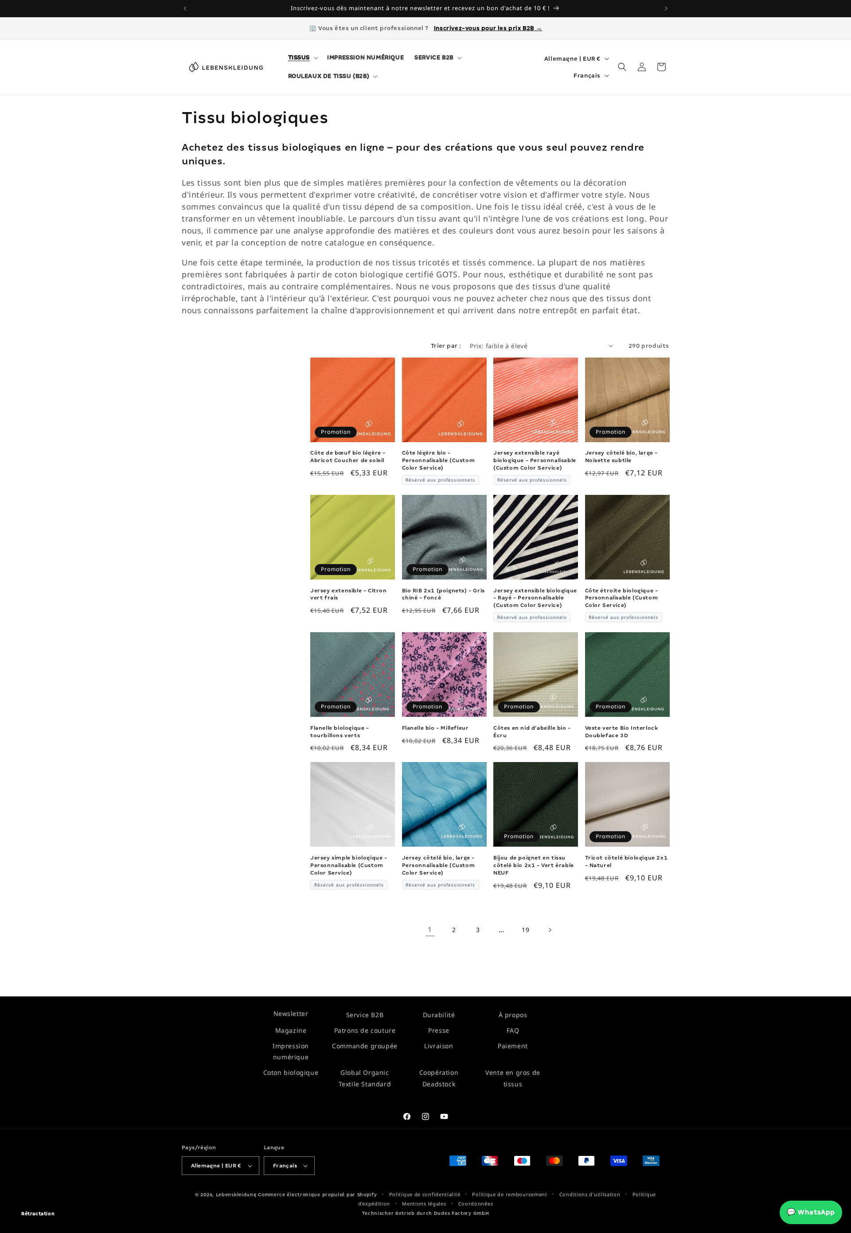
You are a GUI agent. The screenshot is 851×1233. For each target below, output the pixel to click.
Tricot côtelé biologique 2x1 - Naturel (626, 861)
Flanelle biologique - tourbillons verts (339, 732)
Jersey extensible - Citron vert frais (348, 594)
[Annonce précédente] (185, 8)
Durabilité (439, 1015)
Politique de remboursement (509, 1194)
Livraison (438, 1046)
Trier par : (446, 345)
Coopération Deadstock (439, 1078)
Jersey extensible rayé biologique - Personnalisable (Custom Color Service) (534, 460)
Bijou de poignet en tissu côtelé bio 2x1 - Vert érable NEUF (533, 865)
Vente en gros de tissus (512, 1078)
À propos (513, 1015)
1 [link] (430, 929)
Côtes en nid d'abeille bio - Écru (532, 732)
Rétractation (38, 1213)
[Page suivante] (549, 930)
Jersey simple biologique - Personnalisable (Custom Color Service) (348, 865)
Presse (438, 1030)
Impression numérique (291, 1051)
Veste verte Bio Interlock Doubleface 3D (621, 732)
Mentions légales (424, 1203)
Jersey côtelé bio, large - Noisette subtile (621, 456)
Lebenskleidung (236, 1194)
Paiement (513, 1046)
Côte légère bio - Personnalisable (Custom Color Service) (438, 460)
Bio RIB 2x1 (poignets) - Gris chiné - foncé (443, 594)
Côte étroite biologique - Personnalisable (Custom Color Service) (621, 598)
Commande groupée (365, 1046)
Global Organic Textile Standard (365, 1078)
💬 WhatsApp (811, 1212)
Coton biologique (291, 1072)
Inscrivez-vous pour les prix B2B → (488, 28)
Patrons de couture (365, 1030)
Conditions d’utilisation (590, 1194)
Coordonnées (475, 1203)
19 (525, 930)
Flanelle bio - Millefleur (435, 728)
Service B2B (365, 1015)
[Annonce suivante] (666, 8)
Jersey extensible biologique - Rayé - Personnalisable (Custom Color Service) (535, 598)
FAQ (513, 1030)
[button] (302, 57)
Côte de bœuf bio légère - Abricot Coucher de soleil (348, 456)
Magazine (291, 1030)
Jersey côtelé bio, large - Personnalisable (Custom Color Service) (438, 865)
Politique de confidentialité (425, 1194)
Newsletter (290, 1013)
